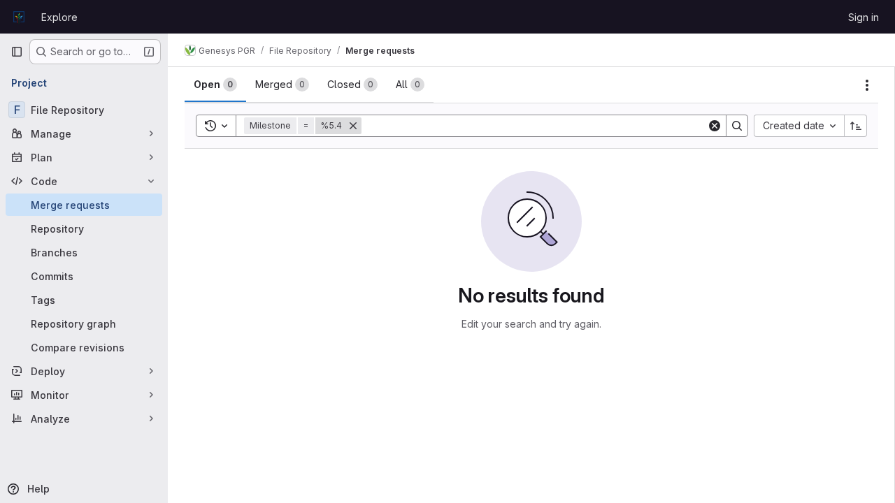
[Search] (737, 126)
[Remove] (353, 125)
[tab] (215, 84)
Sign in (863, 17)
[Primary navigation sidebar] (17, 52)
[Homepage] (19, 17)
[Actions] (867, 85)
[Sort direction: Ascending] (856, 126)
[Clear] (714, 125)
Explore (59, 17)
